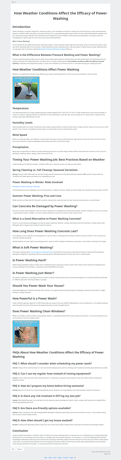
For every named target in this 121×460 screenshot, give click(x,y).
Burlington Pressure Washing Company (52, 49)
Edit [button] (13, 449)
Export (19, 449)
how (54, 457)
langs (59, 457)
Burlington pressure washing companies (26, 186)
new (45, 457)
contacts (65, 457)
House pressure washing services (42, 252)
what (50, 457)
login (71, 457)
